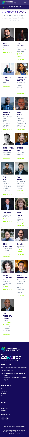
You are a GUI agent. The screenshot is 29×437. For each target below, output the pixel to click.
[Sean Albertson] (7, 235)
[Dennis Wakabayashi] (21, 266)
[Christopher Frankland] (7, 139)
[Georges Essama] (7, 103)
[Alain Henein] (21, 168)
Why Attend (4, 391)
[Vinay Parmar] (7, 34)
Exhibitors (3, 393)
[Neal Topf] (7, 204)
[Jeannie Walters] (21, 139)
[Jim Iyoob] (21, 235)
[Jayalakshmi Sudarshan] (21, 69)
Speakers (3, 395)
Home (2, 388)
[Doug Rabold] (21, 103)
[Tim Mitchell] (21, 34)
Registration (4, 398)
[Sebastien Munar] (7, 69)
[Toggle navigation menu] (25, 2)
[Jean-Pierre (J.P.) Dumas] (7, 305)
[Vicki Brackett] (21, 204)
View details (6, 52)
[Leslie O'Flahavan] (7, 266)
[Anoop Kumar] (7, 168)
